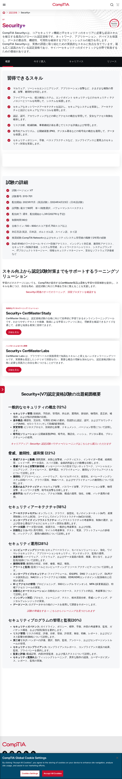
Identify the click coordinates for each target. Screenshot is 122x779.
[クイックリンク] (2, 389)
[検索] (112, 5)
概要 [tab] (7, 61)
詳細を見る (13, 332)
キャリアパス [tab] (76, 61)
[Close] (117, 758)
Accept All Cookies (53, 773)
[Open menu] (4, 5)
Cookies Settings (30, 773)
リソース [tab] (112, 61)
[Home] (61, 5)
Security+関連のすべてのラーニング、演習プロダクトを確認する (61, 291)
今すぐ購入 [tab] (40, 61)
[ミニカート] (118, 5)
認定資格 (13, 12)
